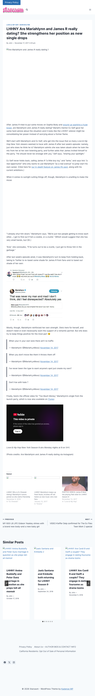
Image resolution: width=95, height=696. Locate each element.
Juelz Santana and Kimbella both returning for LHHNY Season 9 (46, 577)
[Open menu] (90, 10)
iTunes (51, 399)
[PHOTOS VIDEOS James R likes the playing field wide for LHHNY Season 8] (75, 483)
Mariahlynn (25, 25)
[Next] (88, 583)
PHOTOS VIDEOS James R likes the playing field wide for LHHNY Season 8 (74, 494)
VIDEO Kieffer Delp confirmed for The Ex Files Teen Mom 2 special (71, 523)
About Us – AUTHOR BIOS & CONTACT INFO (55, 647)
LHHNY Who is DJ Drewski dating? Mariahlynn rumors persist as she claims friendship (18, 494)
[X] (9, 662)
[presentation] (16, 556)
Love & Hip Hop (12, 25)
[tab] (42, 621)
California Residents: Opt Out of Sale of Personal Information (47, 651)
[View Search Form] (27, 10)
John (10, 43)
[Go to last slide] (6, 583)
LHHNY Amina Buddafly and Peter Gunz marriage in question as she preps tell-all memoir (15, 581)
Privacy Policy (11, 2)
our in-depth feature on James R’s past (50, 167)
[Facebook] (5, 662)
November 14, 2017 (49, 348)
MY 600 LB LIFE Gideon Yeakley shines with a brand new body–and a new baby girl (23, 523)
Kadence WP (67, 689)
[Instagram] (14, 662)
